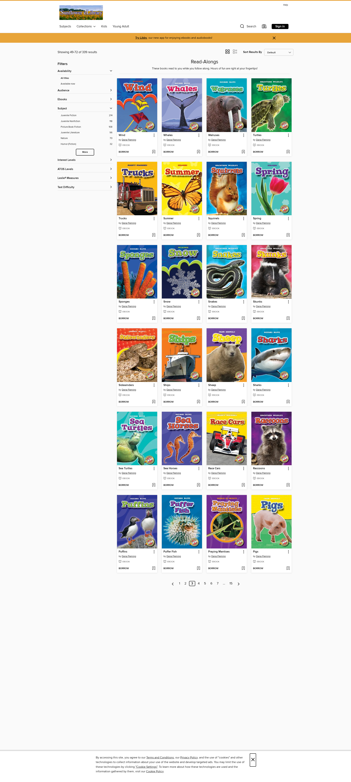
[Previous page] (172, 583)
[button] (248, 27)
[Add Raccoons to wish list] (288, 485)
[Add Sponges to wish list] (153, 318)
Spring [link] (257, 218)
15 (231, 584)
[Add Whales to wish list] (198, 152)
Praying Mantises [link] (219, 551)
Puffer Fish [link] (170, 551)
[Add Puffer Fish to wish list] (198, 568)
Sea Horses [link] (170, 468)
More (85, 152)
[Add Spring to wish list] (288, 235)
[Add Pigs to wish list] (288, 568)
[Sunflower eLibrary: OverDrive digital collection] (81, 13)
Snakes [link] (212, 301)
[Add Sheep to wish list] (243, 402)
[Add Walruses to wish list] (243, 152)
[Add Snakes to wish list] (243, 318)
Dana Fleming (129, 139)
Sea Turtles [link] (125, 468)
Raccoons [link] (259, 468)
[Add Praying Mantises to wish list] (243, 568)
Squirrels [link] (213, 218)
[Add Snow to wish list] (198, 318)
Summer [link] (168, 218)
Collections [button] (85, 26)
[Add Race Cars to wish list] (243, 485)
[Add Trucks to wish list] (153, 235)
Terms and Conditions (160, 757)
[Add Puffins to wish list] (153, 568)
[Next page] (238, 583)
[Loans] (264, 27)
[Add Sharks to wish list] (288, 402)
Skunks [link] (257, 301)
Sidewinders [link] (126, 385)
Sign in (280, 26)
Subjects (65, 26)
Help (285, 5)
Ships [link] (166, 385)
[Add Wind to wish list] (153, 152)
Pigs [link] (255, 551)
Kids (104, 26)
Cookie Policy (154, 771)
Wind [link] (122, 135)
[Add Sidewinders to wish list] (153, 402)
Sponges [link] (124, 301)
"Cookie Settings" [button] (146, 767)
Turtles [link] (257, 135)
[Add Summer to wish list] (198, 235)
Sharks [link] (257, 385)
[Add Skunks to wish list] (288, 318)
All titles (65, 78)
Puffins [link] (123, 551)
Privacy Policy (189, 757)
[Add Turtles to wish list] (288, 152)
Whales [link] (168, 135)
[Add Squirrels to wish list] (243, 235)
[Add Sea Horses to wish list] (198, 485)
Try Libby (141, 38)
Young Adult (121, 26)
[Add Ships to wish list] (198, 402)
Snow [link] (166, 301)
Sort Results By (252, 52)
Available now (68, 83)
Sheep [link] (212, 385)
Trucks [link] (123, 218)
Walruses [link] (213, 135)
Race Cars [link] (214, 468)
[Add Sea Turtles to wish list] (153, 485)
